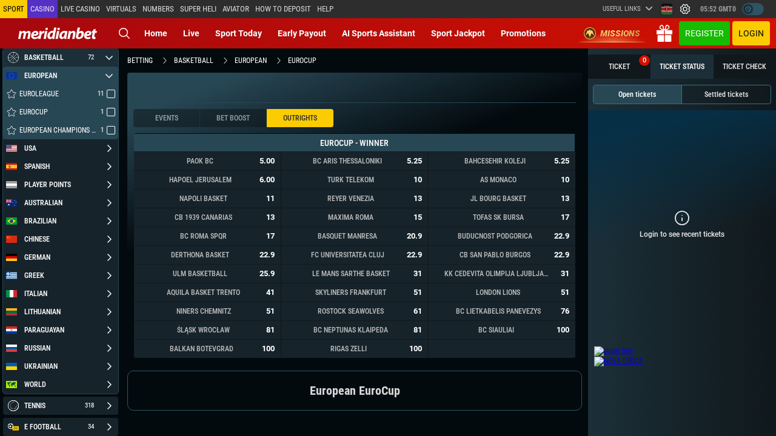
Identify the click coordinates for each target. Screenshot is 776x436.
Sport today (238, 33)
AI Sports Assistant (378, 33)
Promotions (523, 33)
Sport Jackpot (458, 33)
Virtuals (121, 8)
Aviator (235, 8)
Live (191, 33)
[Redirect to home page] (57, 33)
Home (155, 33)
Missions (620, 33)
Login (751, 33)
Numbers (158, 8)
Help (325, 8)
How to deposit (283, 8)
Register (704, 33)
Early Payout (302, 33)
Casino (42, 8)
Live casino (80, 8)
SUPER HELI (198, 8)
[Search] (124, 33)
